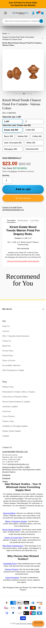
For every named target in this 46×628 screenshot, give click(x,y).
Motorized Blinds (9, 513)
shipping (13, 171)
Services (5, 331)
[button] (23, 198)
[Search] (41, 21)
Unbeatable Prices (10, 563)
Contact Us (6, 341)
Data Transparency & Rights (13, 370)
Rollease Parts (8, 387)
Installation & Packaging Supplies (15, 426)
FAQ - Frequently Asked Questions (15, 336)
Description (11, 220)
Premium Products (12, 569)
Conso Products (8, 416)
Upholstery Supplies (10, 406)
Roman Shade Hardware (11, 529)
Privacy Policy (7, 351)
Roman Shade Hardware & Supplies (16, 402)
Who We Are (7, 309)
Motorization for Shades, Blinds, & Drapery (18, 392)
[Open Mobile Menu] (5, 13)
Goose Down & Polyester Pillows (15, 397)
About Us (6, 326)
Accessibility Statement (11, 365)
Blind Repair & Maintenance (13, 546)
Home (4, 33)
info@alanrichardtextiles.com (18, 464)
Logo (20, 13)
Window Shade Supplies (11, 431)
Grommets (6, 411)
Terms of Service (8, 361)
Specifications (23, 220)
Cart (42, 12)
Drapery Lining (8, 421)
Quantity (5, 175)
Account (33, 12)
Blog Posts (6, 346)
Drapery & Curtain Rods (13, 538)
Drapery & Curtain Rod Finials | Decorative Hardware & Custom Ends (18, 38)
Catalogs (5, 436)
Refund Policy (7, 356)
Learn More (34, 220)
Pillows (7, 521)
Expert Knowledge (12, 577)
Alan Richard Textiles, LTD (26, 623)
